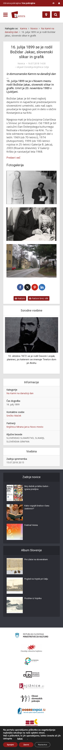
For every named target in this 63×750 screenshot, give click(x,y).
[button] (50, 345)
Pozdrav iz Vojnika (33, 598)
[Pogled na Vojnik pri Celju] (15, 585)
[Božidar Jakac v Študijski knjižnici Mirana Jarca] (31, 187)
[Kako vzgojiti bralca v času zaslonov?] (15, 512)
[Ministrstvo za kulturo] (31, 635)
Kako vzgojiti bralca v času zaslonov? (36, 507)
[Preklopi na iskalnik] (56, 14)
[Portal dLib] (31, 674)
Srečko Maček (13, 415)
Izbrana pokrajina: (19, 3)
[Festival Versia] (15, 532)
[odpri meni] (5, 14)
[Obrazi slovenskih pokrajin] (31, 699)
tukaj (20, 738)
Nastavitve (42, 744)
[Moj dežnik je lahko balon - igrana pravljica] (15, 493)
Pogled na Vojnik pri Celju (36, 579)
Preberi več (13, 157)
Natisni (21, 298)
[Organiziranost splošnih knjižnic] (31, 648)
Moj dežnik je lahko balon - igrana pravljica (36, 487)
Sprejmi (10, 744)
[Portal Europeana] (31, 661)
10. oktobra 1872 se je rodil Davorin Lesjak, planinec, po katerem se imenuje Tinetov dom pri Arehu (31, 359)
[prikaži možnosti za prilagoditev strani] (53, 3)
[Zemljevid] (46, 14)
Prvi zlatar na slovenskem (36, 559)
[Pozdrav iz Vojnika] (15, 605)
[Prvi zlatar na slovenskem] (15, 566)
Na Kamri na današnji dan (19, 393)
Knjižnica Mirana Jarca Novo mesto (24, 426)
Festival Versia (31, 525)
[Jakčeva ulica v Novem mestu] (31, 260)
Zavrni (26, 744)
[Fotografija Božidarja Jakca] (31, 224)
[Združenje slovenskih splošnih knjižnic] (31, 686)
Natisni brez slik (39, 298)
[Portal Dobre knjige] (31, 711)
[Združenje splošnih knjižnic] (32, 723)
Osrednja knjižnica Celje (36, 67)
